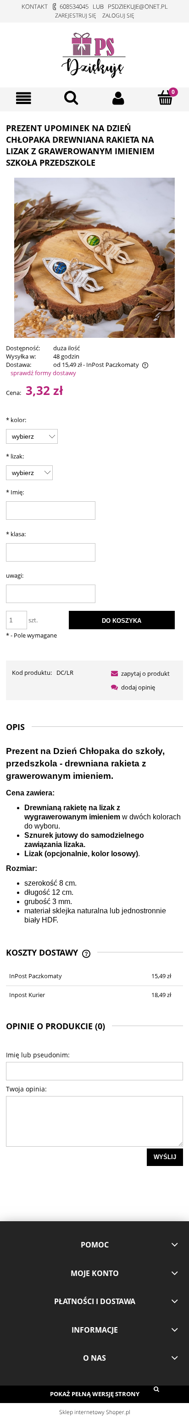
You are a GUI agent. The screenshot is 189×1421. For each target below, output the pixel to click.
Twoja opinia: (26, 1089)
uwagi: (14, 575)
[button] (23, 98)
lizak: (15, 456)
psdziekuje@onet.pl (138, 6)
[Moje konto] (118, 98)
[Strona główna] (94, 53)
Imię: (15, 492)
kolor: (16, 420)
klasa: (16, 534)
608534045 (74, 6)
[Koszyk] (165, 97)
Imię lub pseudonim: (38, 1054)
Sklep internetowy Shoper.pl (94, 1412)
